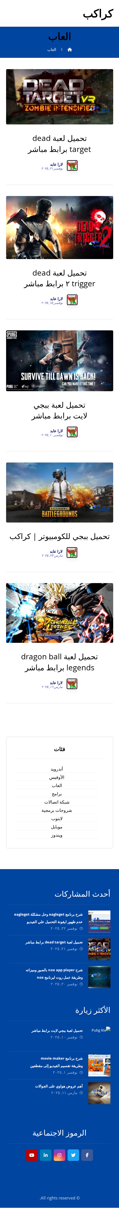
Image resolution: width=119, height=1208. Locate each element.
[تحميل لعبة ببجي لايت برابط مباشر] (99, 1038)
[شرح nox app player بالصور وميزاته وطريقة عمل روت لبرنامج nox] (99, 977)
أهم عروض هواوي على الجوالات (59, 1086)
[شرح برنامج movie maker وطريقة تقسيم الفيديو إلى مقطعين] (99, 1065)
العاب (57, 785)
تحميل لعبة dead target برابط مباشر (54, 942)
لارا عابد (56, 164)
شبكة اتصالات (56, 802)
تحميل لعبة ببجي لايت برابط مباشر (57, 1030)
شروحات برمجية (57, 810)
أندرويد (57, 769)
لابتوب (57, 818)
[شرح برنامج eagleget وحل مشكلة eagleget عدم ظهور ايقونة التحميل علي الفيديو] (99, 921)
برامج (57, 794)
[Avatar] (72, 165)
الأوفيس (56, 777)
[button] (87, 1155)
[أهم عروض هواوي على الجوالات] (99, 1093)
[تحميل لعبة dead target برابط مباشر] (99, 949)
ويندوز (57, 835)
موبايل (57, 827)
